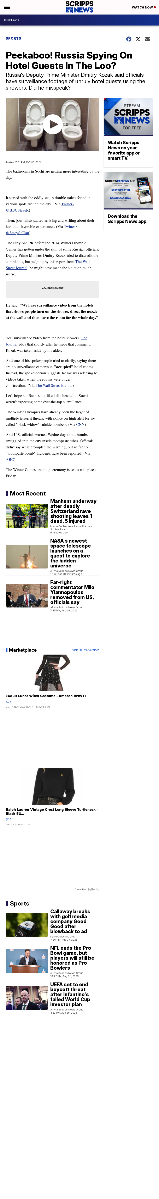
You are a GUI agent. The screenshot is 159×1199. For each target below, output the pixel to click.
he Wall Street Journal (55, 385)
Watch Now (143, 7)
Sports (13, 38)
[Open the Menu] (7, 7)
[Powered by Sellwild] (93, 889)
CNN (80, 424)
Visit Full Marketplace (85, 650)
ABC (10, 459)
